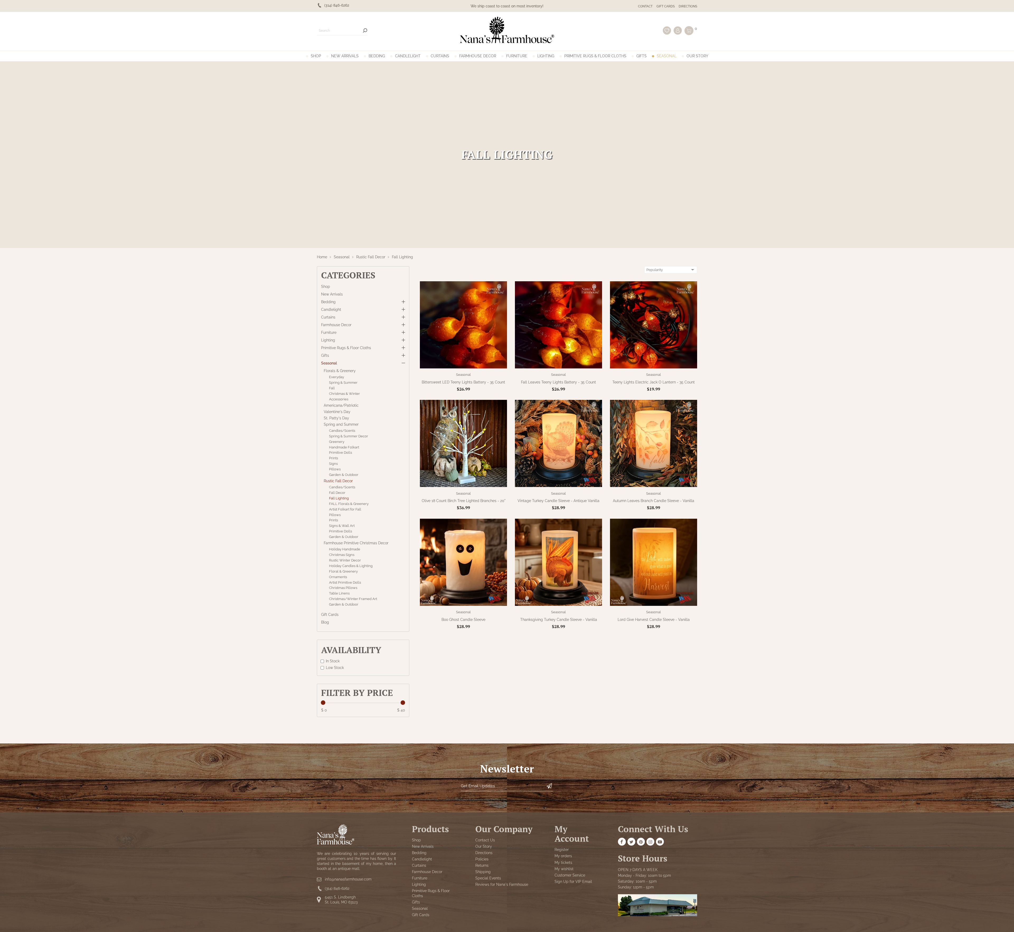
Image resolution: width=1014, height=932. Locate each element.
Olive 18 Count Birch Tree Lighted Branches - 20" (463, 501)
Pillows (335, 469)
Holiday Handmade (344, 549)
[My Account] (678, 30)
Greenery (336, 441)
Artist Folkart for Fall (345, 509)
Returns (482, 866)
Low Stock (335, 667)
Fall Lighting (402, 257)
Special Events (488, 878)
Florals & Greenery (340, 371)
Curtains (440, 56)
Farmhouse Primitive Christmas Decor (356, 543)
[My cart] (688, 30)
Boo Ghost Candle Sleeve (463, 619)
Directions (688, 6)
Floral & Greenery (343, 571)
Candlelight (408, 56)
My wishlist (564, 869)
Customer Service (570, 875)
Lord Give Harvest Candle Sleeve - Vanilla (654, 619)
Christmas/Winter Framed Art (353, 599)
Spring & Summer (343, 383)
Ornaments (338, 577)
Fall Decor (337, 493)
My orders (563, 856)
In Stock (333, 661)
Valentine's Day (337, 412)
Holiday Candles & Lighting (351, 566)
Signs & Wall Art (342, 526)
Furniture (516, 56)
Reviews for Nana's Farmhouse (501, 885)
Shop (316, 56)
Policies (482, 859)
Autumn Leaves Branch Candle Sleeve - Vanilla (653, 501)
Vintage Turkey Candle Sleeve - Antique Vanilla (558, 501)
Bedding (377, 56)
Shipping (483, 872)
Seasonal (667, 56)
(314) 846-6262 (337, 889)
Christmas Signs (341, 555)
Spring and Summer (341, 424)
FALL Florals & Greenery (349, 504)
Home (322, 257)
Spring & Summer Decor (348, 436)
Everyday (336, 377)
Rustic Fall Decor (370, 257)
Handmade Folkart (344, 447)
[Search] (365, 30)
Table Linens (339, 593)
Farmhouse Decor (477, 56)
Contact (645, 6)
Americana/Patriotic (341, 405)
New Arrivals (345, 56)
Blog (325, 622)
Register (562, 850)
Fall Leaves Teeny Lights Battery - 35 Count (558, 382)
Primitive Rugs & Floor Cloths (595, 56)
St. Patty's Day (336, 418)
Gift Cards (665, 6)
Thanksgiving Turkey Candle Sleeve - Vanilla (558, 619)
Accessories (338, 399)
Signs (333, 464)
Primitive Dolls (340, 453)
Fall (332, 388)
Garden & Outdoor (343, 475)
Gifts (641, 56)
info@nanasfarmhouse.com (348, 879)
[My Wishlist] (667, 30)
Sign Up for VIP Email (573, 881)
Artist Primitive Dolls (345, 582)
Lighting (545, 56)
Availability (351, 649)
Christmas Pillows (343, 588)
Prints (333, 458)
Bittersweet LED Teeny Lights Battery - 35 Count (463, 382)
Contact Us (485, 840)
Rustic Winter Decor (345, 560)
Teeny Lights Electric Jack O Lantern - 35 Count (653, 382)
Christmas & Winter (344, 394)
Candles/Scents (342, 431)
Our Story (697, 56)
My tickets (563, 862)
